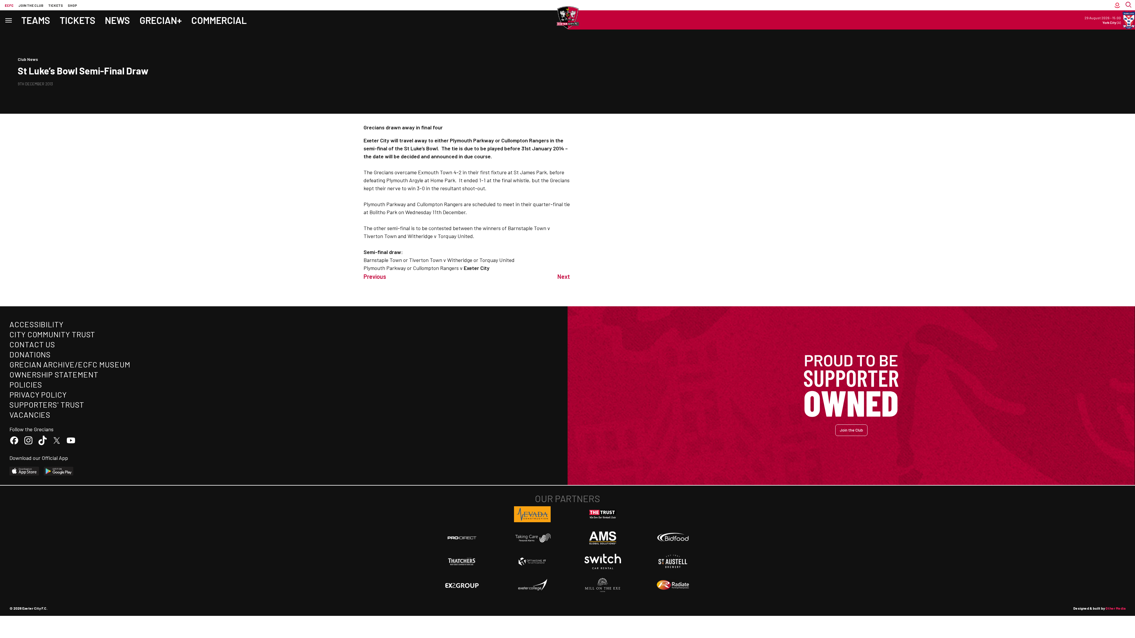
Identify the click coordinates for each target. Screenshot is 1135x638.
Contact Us (32, 344)
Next (563, 276)
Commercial (219, 20)
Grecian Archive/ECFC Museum (69, 364)
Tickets (55, 5)
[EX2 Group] (462, 585)
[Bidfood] (673, 537)
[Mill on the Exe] (602, 585)
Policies (25, 384)
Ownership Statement (53, 374)
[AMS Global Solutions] (602, 537)
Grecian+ (161, 20)
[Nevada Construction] (532, 514)
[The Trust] (602, 514)
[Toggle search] (1129, 5)
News (117, 20)
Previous (375, 276)
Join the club (30, 5)
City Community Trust (52, 334)
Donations (30, 354)
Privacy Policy (38, 394)
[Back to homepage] (567, 17)
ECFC (9, 5)
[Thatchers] (462, 561)
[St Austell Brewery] (673, 561)
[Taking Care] (532, 537)
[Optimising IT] (532, 561)
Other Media (1115, 608)
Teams (35, 20)
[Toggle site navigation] (8, 20)
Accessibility (36, 324)
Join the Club (851, 429)
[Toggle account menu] (1117, 5)
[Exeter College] (532, 585)
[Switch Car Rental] (602, 561)
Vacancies (30, 414)
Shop (72, 5)
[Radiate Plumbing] (673, 585)
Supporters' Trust (46, 404)
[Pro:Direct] (462, 537)
